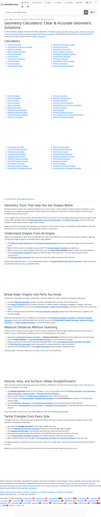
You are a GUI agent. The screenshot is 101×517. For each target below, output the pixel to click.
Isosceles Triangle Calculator (18, 166)
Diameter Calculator (60, 161)
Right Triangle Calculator (28, 34)
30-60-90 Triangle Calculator (17, 159)
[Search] (86, 12)
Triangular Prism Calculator (63, 103)
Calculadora (53, 498)
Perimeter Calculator (60, 59)
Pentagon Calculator (60, 47)
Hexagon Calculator (60, 100)
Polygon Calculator (14, 108)
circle (45, 250)
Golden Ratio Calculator (62, 56)
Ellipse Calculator (13, 96)
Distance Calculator (11, 34)
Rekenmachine (58, 503)
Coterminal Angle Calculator (17, 115)
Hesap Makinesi (55, 501)
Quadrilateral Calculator (62, 49)
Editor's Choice (23, 492)
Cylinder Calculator (14, 98)
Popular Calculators (47, 492)
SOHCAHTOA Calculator (62, 159)
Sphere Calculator (14, 105)
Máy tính (35, 503)
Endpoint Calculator (60, 63)
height (36, 248)
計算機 (93, 503)
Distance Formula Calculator (63, 66)
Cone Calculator (13, 100)
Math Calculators (39, 36)
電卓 (11, 505)
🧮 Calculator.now (9, 4)
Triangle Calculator (62, 32)
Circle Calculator (13, 61)
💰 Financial (36, 2)
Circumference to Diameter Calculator (67, 168)
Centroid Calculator (60, 96)
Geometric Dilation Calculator (64, 156)
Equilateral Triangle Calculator (64, 45)
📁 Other (57, 2)
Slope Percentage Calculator (63, 117)
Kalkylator (15, 503)
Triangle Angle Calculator (16, 154)
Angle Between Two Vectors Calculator (67, 105)
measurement (12, 255)
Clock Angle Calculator (15, 147)
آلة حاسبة (71, 503)
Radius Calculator (59, 163)
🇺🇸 (92, 12)
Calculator (82, 498)
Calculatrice (40, 501)
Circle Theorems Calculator (17, 149)
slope (13, 333)
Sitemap (60, 492)
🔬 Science (69, 2)
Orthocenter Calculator (16, 163)
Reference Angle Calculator (17, 112)
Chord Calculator (13, 103)
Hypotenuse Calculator (16, 152)
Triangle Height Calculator (62, 149)
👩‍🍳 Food (79, 2)
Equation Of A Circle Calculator (64, 166)
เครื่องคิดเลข (82, 503)
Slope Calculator (13, 63)
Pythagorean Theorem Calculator (82, 32)
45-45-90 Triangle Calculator (17, 161)
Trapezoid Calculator (15, 66)
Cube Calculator (59, 110)
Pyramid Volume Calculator (63, 112)
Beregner (28, 498)
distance (25, 264)
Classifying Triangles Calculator (64, 54)
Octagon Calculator (60, 108)
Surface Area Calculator (16, 59)
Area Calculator (13, 56)
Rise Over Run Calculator (62, 98)
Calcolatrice (40, 498)
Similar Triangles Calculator (63, 52)
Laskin (25, 503)
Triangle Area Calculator (16, 156)
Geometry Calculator (60, 152)
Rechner (46, 503)
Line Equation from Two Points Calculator (68, 115)
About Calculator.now (8, 492)
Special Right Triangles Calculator (19, 168)
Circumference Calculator (17, 110)
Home (6, 19)
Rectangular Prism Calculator (64, 61)
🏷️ (96, 2)
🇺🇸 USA (88, 2)
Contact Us (34, 492)
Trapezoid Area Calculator (62, 154)
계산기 (19, 505)
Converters (69, 492)
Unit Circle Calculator (15, 117)
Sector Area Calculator (61, 147)
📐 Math (48, 2)
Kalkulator (68, 501)
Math (11, 19)
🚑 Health (25, 2)
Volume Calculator (48, 34)
